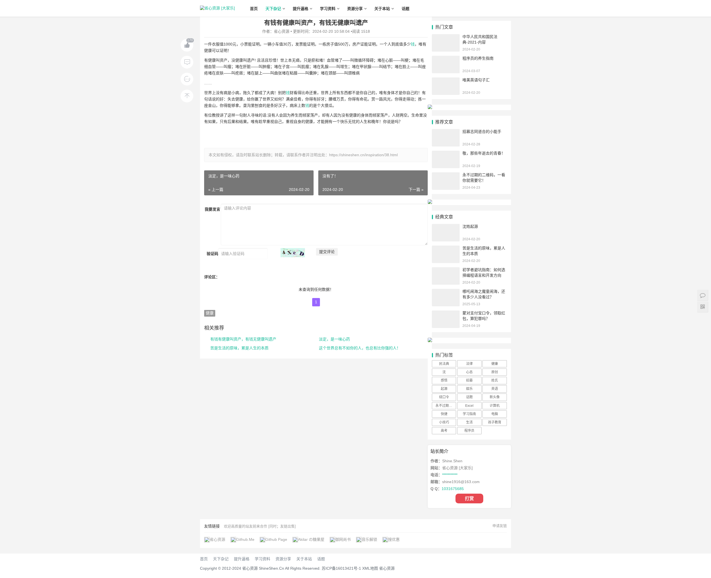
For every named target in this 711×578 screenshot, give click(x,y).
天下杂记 (273, 8)
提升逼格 (300, 8)
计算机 (495, 406)
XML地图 (370, 568)
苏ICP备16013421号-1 (341, 568)
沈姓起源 (470, 226)
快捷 (444, 414)
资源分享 (355, 8)
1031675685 (453, 488)
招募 (469, 380)
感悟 (444, 380)
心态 (469, 372)
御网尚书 (343, 539)
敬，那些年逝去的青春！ (483, 153)
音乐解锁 (369, 539)
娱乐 (469, 389)
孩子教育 (494, 422)
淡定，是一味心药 (334, 339)
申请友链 (499, 526)
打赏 (469, 498)
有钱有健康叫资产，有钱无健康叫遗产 (243, 339)
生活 (469, 422)
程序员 (469, 431)
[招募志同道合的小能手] (446, 131)
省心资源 (217, 539)
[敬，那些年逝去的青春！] (446, 153)
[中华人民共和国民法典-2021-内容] (446, 36)
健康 (210, 313)
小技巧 (444, 422)
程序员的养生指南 (478, 58)
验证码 (212, 253)
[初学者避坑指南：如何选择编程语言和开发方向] (446, 269)
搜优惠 (394, 539)
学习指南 (469, 414)
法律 (469, 364)
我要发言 (212, 209)
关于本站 (382, 8)
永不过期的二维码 (445, 406)
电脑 (494, 414)
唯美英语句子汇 (476, 80)
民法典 (444, 364)
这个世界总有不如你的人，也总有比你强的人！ (359, 348)
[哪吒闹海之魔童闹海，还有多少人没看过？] (446, 291)
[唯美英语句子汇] (446, 80)
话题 (405, 8)
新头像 (495, 397)
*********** (449, 475)
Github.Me (245, 539)
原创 (494, 372)
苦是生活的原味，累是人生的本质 (239, 348)
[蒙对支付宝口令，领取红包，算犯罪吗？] (446, 313)
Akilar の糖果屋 (311, 539)
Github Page (276, 539)
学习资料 (328, 8)
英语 (494, 389)
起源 (444, 389)
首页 (254, 8)
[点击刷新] (293, 252)
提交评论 (327, 251)
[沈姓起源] (446, 226)
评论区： (212, 277)
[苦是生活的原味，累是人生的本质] (446, 248)
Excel (469, 406)
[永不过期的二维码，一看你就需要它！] (446, 175)
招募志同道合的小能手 (481, 131)
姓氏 (494, 380)
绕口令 (444, 397)
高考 (444, 431)
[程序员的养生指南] (446, 58)
